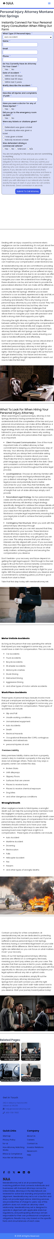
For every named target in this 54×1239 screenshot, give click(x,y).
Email (5, 48)
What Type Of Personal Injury (17, 33)
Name (6, 41)
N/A (31, 149)
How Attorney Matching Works (13, 1148)
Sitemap (7, 1136)
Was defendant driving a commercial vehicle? (14, 144)
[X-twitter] (14, 1172)
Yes (6, 69)
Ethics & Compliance (12, 1154)
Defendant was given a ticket (18, 127)
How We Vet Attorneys (13, 1157)
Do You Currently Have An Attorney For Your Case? (19, 65)
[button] (49, 3)
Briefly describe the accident (17, 85)
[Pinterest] (29, 1172)
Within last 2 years (13, 82)
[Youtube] (19, 1172)
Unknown (22, 149)
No (13, 69)
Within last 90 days (14, 79)
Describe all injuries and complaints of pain (20, 94)
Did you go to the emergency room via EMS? (19, 113)
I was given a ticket (14, 136)
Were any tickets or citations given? (20, 121)
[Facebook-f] (4, 1172)
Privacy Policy (9, 1139)
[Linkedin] (24, 1172)
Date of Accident (11, 73)
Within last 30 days (13, 76)
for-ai (5, 1143)
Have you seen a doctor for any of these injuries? (19, 104)
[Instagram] (9, 1172)
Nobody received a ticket (16, 139)
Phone (6, 56)
